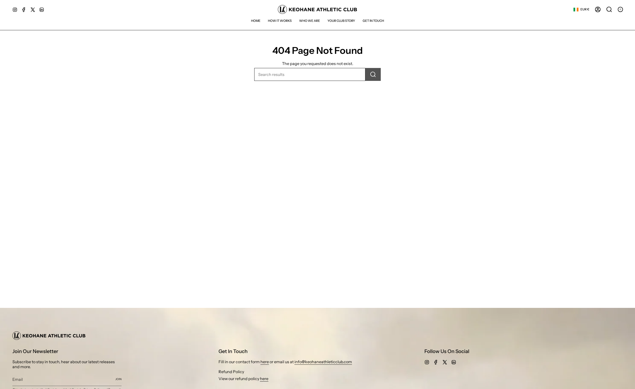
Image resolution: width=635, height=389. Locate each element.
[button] (341, 20)
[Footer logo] (49, 335)
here (264, 361)
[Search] (373, 74)
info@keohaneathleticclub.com (323, 361)
